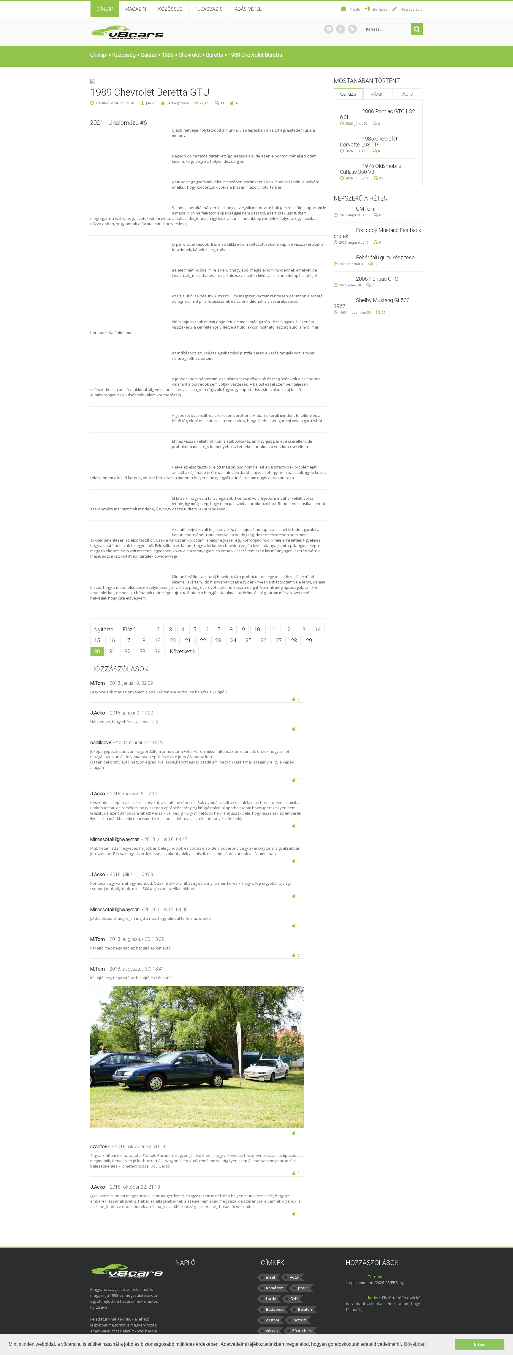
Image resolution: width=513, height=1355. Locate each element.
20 (173, 640)
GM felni (365, 209)
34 (158, 651)
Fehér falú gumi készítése (385, 257)
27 (279, 640)
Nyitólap (103, 629)
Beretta (214, 55)
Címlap (104, 9)
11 (222, 103)
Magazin (135, 9)
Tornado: (376, 1276)
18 (142, 640)
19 (158, 640)
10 (257, 629)
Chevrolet (190, 55)
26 (264, 640)
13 (302, 629)
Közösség (170, 9)
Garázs (149, 55)
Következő (182, 651)
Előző (129, 629)
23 (218, 640)
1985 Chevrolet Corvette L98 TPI (369, 141)
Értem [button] (479, 1344)
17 (127, 640)
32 (127, 651)
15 (97, 640)
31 (112, 651)
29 (309, 640)
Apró (407, 94)
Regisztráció (412, 9)
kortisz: (374, 1297)
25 (248, 640)
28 (294, 640)
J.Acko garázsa (178, 103)
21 (188, 640)
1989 (168, 55)
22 (203, 640)
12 (287, 629)
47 (381, 178)
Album (378, 94)
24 (233, 640)
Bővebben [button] (415, 1344)
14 (318, 629)
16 (112, 640)
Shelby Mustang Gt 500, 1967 (372, 303)
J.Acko (151, 103)
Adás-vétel (248, 9)
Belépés (380, 9)
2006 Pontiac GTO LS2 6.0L (377, 114)
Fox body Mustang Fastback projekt (377, 233)
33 (142, 651)
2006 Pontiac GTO (377, 279)
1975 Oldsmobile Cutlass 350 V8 (370, 169)
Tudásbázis (209, 9)
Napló (355, 9)
